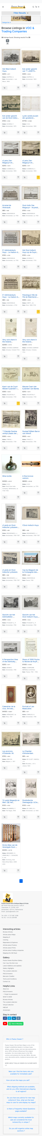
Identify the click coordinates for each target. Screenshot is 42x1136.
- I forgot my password (10, 994)
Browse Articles (8, 932)
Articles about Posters (10, 945)
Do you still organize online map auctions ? (21, 1129)
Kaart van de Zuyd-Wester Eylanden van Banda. (10, 389)
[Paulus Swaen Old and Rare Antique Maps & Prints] (18, 7)
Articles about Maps (9, 934)
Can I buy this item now (10, 963)
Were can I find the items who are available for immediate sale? (21, 1072)
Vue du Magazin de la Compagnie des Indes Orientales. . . (30, 572)
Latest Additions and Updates (12, 965)
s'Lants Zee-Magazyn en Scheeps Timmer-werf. (9, 164)
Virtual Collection (8, 1005)
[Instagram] (18, 1018)
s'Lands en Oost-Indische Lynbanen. (10, 571)
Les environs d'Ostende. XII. (8, 752)
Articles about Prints (9, 948)
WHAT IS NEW (7, 997)
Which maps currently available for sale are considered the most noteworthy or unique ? (21, 1119)
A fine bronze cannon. (27, 477)
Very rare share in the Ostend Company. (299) (29, 342)
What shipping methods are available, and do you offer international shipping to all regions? (21, 1089)
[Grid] (7, 40)
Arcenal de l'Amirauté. (6, 206)
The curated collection (10, 971)
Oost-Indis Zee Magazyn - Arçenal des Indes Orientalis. (30, 207)
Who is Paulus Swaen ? (14, 1039)
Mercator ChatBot (8, 976)
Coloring (5, 940)
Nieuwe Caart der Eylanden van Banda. (30, 388)
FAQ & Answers (8, 973)
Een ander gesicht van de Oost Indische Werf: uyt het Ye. (10, 118)
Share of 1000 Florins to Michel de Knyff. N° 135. (31, 661)
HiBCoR (5, 1007)
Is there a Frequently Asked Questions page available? (21, 1110)
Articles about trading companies (13, 950)
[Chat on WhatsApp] (15, 1023)
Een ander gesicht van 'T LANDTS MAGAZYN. (29, 71)
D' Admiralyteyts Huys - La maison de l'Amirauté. (10, 252)
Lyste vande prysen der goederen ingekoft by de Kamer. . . (30, 119)
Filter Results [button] (20, 13)
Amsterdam (6, 1010)
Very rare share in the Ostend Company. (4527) (9, 342)
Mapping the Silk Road (10, 953)
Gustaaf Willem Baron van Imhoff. (31, 432)
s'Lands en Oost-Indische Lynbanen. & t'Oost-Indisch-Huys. (10, 527)
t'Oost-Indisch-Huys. (30, 525)
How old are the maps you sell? (18, 1080)
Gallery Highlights (8, 968)
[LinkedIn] (14, 1018)
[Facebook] (5, 1018)
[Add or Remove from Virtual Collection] (18, 88)
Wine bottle (7, 476)
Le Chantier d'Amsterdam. (28, 752)
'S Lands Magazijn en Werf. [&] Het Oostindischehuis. (10, 802)
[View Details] (4, 88)
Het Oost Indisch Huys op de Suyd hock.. (29, 252)
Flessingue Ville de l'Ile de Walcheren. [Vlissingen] (29, 297)
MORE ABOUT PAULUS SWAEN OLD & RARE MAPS (21, 1063)
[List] (7, 43)
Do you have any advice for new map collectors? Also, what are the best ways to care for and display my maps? (21, 1100)
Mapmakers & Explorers (10, 942)
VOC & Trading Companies (17, 29)
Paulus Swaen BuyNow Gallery (12, 960)
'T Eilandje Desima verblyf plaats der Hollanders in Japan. (10, 433)
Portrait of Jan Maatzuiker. (28, 707)
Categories (6, 22)
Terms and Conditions (10, 979)
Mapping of (6, 937)
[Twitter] (9, 1018)
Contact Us (6, 981)
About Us (6, 989)
